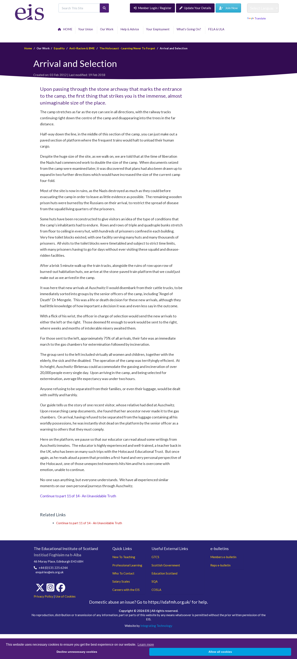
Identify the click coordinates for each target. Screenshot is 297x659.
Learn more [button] (146, 644)
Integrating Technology (156, 625)
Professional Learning (127, 565)
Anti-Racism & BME (82, 48)
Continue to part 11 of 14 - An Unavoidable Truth (78, 496)
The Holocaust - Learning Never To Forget (127, 48)
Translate (260, 18)
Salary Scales (121, 581)
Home (28, 48)
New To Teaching (123, 557)
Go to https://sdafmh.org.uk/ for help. (172, 601)
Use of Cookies (65, 596)
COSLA (156, 589)
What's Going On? (189, 29)
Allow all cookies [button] (220, 651)
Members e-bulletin (223, 557)
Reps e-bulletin (220, 565)
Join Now (230, 8)
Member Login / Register (155, 8)
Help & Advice (130, 29)
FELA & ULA (216, 29)
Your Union (86, 29)
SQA (155, 581)
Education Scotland (164, 573)
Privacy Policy (43, 596)
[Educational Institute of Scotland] (29, 12)
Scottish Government (166, 565)
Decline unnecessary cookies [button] (77, 651)
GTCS (155, 557)
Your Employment (158, 29)
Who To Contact (123, 573)
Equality (59, 48)
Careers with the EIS (126, 589)
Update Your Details (197, 8)
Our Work (107, 29)
